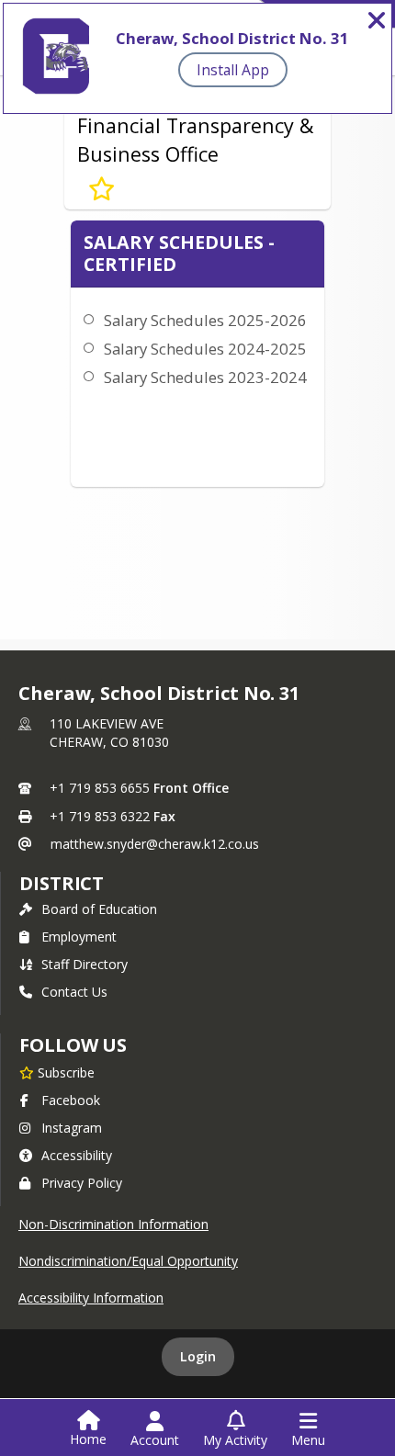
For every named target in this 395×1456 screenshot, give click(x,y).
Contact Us (74, 991)
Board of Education (99, 909)
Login (198, 1356)
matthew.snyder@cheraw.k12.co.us (155, 843)
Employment (79, 936)
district (61, 883)
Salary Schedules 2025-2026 (205, 320)
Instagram (71, 1127)
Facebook (70, 1100)
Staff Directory (84, 964)
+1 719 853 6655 (100, 787)
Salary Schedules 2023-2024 (205, 377)
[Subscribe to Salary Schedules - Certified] (101, 189)
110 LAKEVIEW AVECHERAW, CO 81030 (109, 733)
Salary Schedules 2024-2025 (205, 348)
